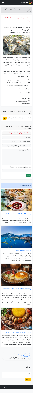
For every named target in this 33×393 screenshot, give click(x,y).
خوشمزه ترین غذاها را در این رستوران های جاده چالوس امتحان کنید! (17, 289)
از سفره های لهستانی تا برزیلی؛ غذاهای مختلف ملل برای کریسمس (18, 214)
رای (5, 118)
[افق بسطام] (26, 2)
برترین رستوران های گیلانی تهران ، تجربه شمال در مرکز (18, 332)
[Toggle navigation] (3, 2)
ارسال (28, 175)
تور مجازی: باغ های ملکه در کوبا (23, 250)
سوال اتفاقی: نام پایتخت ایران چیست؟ (20, 167)
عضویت (28, 380)
